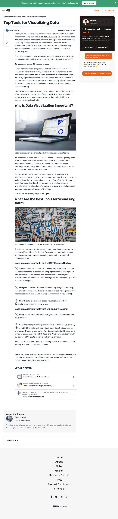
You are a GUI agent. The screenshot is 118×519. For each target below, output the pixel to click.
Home (59, 457)
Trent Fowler (14, 30)
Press (59, 479)
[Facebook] (51, 497)
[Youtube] (66, 497)
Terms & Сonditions (59, 484)
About (59, 461)
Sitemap (59, 488)
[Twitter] (56, 497)
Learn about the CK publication (35, 360)
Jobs (59, 466)
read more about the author (36, 428)
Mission (59, 470)
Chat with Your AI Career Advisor (97, 74)
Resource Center (59, 475)
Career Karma (25, 420)
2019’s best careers (49, 37)
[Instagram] (61, 497)
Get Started (89, 3)
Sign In (96, 10)
